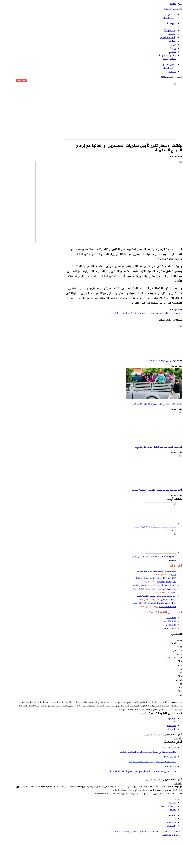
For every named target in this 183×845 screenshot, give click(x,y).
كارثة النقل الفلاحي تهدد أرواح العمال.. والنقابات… (156, 403)
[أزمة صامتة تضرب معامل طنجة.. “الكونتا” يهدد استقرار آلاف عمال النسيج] (154, 484)
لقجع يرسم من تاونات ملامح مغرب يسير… (160, 360)
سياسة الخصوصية (168, 806)
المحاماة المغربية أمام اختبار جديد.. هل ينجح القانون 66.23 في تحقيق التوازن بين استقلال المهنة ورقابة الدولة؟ (154, 588)
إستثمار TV (170, 30)
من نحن (173, 799)
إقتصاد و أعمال (168, 37)
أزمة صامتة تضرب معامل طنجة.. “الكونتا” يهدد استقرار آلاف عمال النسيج (156, 597)
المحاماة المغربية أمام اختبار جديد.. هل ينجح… (158, 447)
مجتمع (172, 51)
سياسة (172, 41)
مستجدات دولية (167, 55)
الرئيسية (171, 23)
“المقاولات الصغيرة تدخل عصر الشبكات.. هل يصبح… (153, 556)
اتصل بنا (172, 803)
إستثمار (172, 33)
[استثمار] (173, 9)
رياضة (173, 48)
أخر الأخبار (171, 26)
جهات (173, 44)
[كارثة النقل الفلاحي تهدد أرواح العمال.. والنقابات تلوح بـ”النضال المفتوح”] (154, 398)
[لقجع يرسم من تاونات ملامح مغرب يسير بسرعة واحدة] (154, 355)
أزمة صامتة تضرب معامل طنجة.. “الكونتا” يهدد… (157, 490)
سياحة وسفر (169, 58)
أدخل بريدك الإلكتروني (172, 734)
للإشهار (172, 810)
